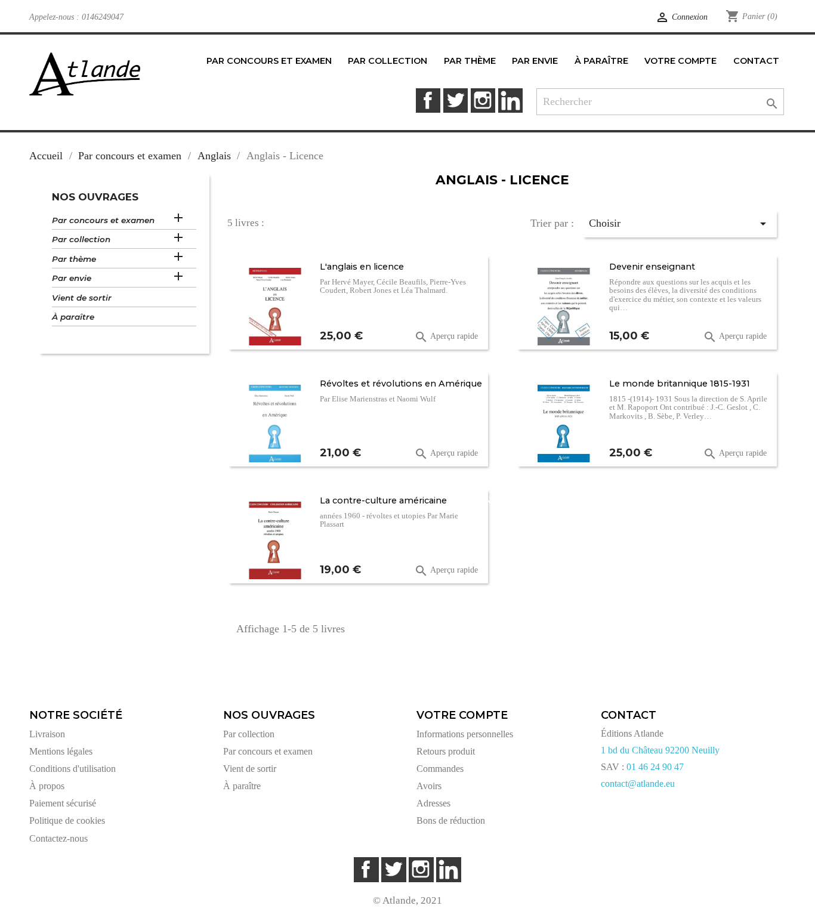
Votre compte (462, 715)
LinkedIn (510, 100)
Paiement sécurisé (62, 803)
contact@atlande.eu (638, 783)
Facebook (428, 100)
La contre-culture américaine (383, 500)
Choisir (679, 224)
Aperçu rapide (446, 337)
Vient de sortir (82, 297)
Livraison (47, 734)
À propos (46, 786)
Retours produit (445, 751)
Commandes (440, 769)
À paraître (73, 317)
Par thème (74, 259)
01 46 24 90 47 (655, 767)
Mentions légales (60, 751)
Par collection (81, 239)
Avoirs (429, 786)
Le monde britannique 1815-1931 (679, 383)
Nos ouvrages (95, 197)
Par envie (71, 278)
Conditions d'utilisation (72, 769)
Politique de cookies (67, 820)
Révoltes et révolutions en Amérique (401, 383)
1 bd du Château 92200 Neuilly (660, 750)
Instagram (483, 100)
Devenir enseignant (652, 266)
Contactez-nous (58, 838)
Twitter (455, 100)
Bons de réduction (450, 820)
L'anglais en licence (362, 266)
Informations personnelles (464, 734)
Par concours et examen (103, 220)
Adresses (433, 803)
